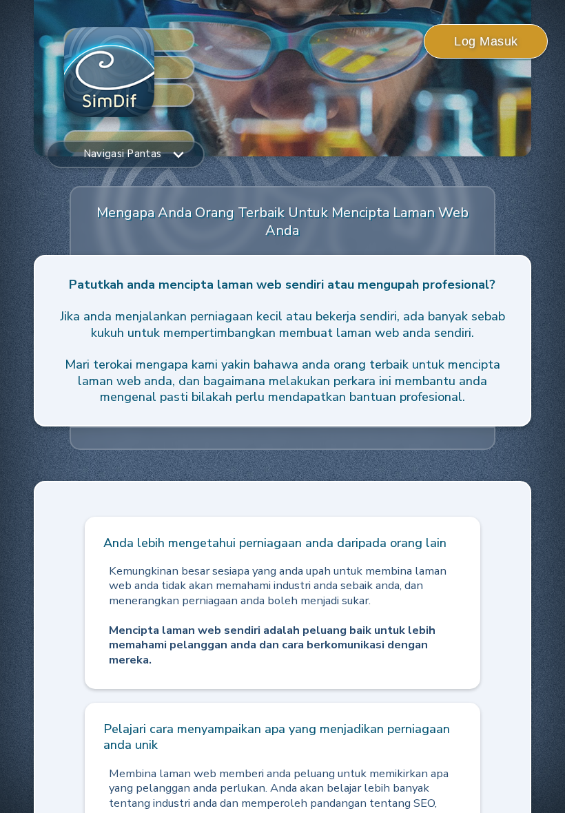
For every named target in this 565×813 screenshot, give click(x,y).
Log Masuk (486, 41)
